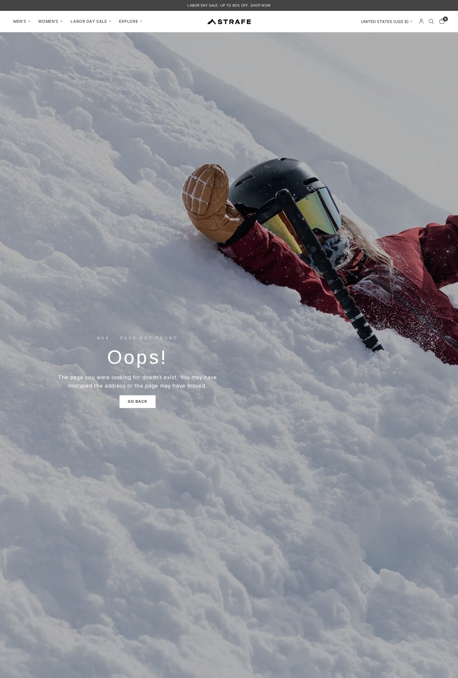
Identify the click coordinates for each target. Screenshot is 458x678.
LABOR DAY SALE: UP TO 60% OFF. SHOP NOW (228, 5)
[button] (138, 401)
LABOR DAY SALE (89, 21)
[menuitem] (23, 21)
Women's (48, 21)
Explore (128, 21)
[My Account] (421, 21)
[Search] (431, 21)
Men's (19, 21)
